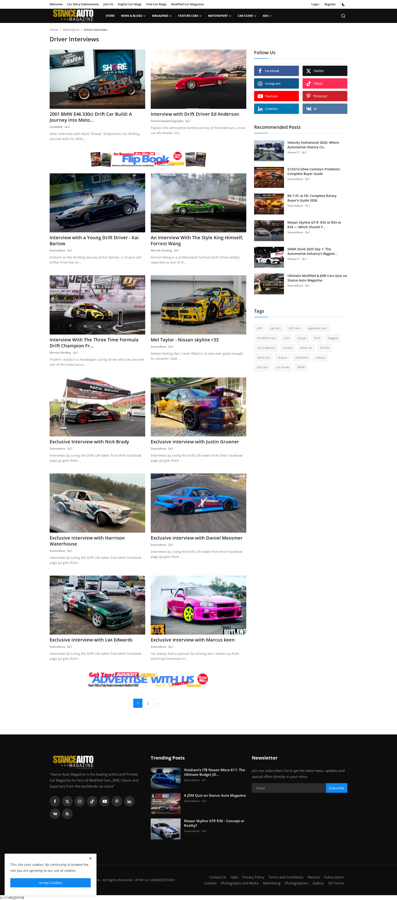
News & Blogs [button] (131, 16)
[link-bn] (148, 159)
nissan (301, 338)
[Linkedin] (129, 801)
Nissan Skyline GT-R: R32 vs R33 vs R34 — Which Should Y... (314, 224)
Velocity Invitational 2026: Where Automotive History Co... (313, 144)
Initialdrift (56, 127)
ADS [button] (265, 16)
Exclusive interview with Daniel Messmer (197, 538)
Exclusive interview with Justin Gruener (195, 442)
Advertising (272, 883)
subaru (320, 357)
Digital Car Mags (130, 4)
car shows (282, 367)
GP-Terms (336, 883)
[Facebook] (55, 801)
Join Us (108, 4)
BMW (301, 367)
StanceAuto (57, 250)
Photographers (296, 883)
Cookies (210, 883)
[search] (343, 16)
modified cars (266, 338)
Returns (314, 877)
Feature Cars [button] (188, 16)
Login (315, 4)
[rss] (67, 813)
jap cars (275, 328)
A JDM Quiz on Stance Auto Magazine (215, 795)
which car (263, 357)
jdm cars (294, 328)
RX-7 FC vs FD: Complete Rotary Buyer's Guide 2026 (312, 198)
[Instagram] (79, 801)
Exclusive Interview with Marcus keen (193, 640)
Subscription (334, 877)
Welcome (56, 4)
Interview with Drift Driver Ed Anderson (195, 114)
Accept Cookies (50, 882)
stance (282, 357)
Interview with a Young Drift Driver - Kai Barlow (94, 241)
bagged (333, 338)
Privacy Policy (253, 877)
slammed (301, 357)
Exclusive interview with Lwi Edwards (91, 640)
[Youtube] (104, 801)
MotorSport (71, 30)
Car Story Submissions (83, 4)
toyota (287, 348)
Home (54, 30)
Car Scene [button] (245, 16)
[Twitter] (67, 801)
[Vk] (55, 813)
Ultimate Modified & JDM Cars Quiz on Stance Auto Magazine (317, 277)
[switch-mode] (343, 4)
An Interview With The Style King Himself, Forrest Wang (197, 241)
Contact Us (217, 877)
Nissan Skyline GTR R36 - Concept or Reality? (214, 823)
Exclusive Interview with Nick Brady (89, 442)
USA (286, 338)
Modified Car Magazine (187, 4)
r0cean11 (293, 152)
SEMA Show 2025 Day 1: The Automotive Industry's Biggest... (312, 251)
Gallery (318, 883)
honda (324, 348)
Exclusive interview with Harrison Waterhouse (87, 541)
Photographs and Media (239, 883)
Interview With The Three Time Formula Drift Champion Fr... (94, 343)
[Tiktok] (92, 801)
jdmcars (262, 367)
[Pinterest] (117, 801)
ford (317, 338)
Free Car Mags (156, 4)
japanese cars (317, 328)
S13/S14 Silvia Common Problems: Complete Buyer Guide (313, 171)
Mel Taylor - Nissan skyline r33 (184, 340)
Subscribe (336, 788)
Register (330, 4)
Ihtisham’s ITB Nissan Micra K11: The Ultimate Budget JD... (214, 772)
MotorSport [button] (218, 16)
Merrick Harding (161, 250)
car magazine (266, 348)
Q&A (234, 877)
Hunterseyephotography (167, 121)
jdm (259, 328)
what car (306, 348)
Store (110, 16)
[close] (90, 858)
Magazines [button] (160, 16)
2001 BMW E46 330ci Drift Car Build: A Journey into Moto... (91, 117)
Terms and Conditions (286, 877)
